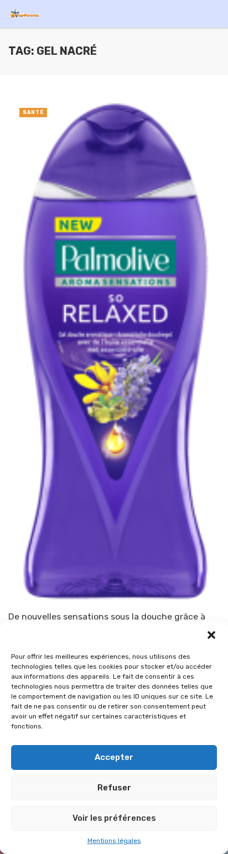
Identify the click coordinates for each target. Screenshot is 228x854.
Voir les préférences (114, 818)
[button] (211, 634)
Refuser (114, 788)
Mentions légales (114, 841)
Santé (33, 112)
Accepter (114, 757)
